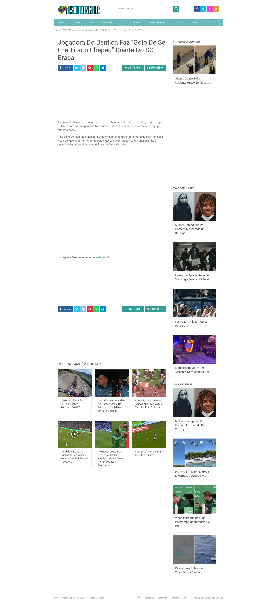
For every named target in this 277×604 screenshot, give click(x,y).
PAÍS (122, 22)
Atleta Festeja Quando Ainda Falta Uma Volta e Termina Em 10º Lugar (149, 404)
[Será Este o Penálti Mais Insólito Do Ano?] (149, 434)
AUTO (91, 22)
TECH (194, 22)
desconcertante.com (94, 598)
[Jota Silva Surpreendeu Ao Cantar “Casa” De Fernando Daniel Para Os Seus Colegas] (112, 383)
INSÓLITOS (210, 22)
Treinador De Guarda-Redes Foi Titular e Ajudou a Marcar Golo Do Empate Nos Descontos (110, 458)
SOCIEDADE (178, 22)
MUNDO (136, 22)
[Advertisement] (112, 96)
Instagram (102, 257)
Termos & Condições (180, 598)
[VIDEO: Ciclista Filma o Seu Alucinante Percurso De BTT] (75, 383)
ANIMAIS (76, 22)
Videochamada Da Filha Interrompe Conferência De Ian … (192, 522)
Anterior (135, 67)
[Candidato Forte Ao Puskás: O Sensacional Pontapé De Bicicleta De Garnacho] (75, 434)
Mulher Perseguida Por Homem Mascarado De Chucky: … (190, 229)
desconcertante (61, 598)
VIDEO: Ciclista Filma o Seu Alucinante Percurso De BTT (73, 404)
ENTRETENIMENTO (157, 22)
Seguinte (154, 67)
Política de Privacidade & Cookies (208, 598)
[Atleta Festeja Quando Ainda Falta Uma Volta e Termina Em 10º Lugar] (149, 383)
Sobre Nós (149, 598)
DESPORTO (107, 22)
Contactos (162, 598)
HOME (61, 22)
